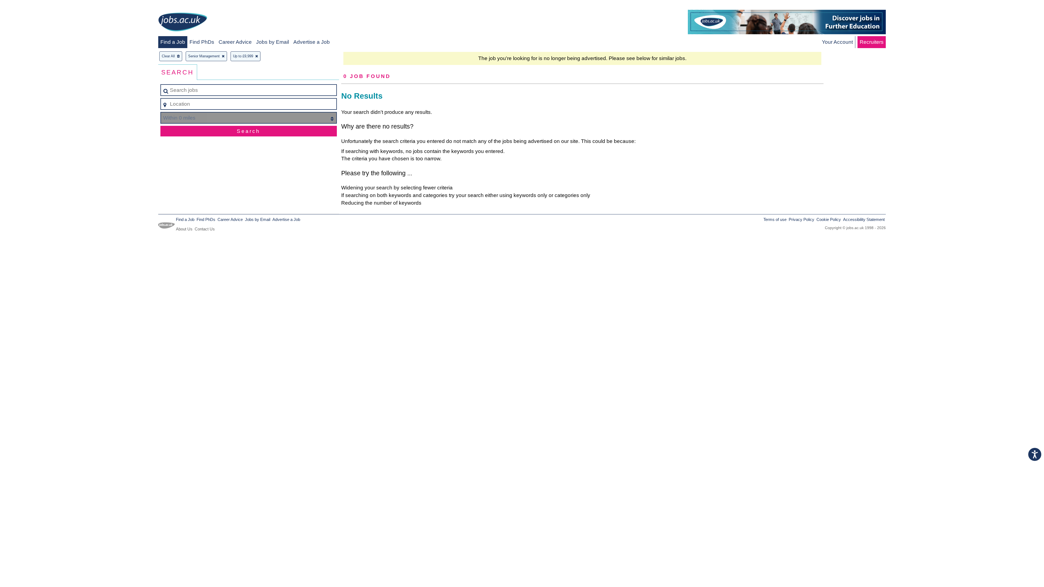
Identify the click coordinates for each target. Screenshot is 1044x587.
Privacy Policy (801, 219)
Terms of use (775, 219)
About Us (184, 229)
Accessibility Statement (864, 219)
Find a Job (172, 42)
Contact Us (205, 229)
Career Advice (235, 42)
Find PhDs (201, 42)
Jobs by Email (272, 42)
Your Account (837, 42)
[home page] (182, 23)
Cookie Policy (828, 219)
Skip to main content (26, 6)
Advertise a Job (311, 42)
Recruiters (872, 42)
